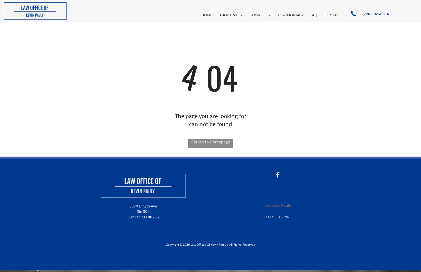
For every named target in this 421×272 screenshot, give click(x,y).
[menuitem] (207, 15)
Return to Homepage (210, 142)
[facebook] (278, 175)
